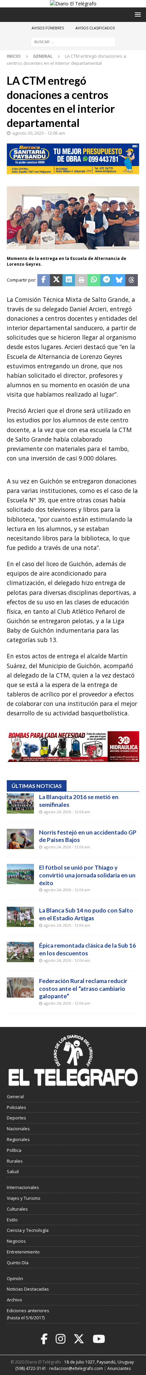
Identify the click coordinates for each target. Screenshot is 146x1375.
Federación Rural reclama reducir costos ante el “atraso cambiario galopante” (83, 988)
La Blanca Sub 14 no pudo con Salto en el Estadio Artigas (86, 914)
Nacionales (18, 1129)
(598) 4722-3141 (30, 1368)
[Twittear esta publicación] (56, 280)
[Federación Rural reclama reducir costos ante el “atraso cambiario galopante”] (20, 987)
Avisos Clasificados (95, 27)
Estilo (12, 1220)
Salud (13, 1171)
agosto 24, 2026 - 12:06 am (67, 811)
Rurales (15, 1161)
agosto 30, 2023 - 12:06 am (38, 133)
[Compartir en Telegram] (106, 280)
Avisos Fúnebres (48, 27)
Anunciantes (119, 1368)
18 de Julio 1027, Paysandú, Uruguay (99, 1362)
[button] (136, 14)
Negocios (16, 1241)
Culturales (17, 1209)
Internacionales (23, 1187)
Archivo (14, 1300)
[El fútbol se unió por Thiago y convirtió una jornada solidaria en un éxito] (20, 874)
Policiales (16, 1107)
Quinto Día (18, 1263)
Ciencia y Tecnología (28, 1230)
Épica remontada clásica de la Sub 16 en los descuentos (87, 949)
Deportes (16, 1118)
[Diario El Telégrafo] (73, 3)
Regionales (18, 1139)
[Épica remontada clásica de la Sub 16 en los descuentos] (20, 952)
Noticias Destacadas (28, 1289)
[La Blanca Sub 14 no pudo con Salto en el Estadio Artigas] (20, 917)
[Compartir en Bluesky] (119, 280)
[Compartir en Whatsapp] (94, 280)
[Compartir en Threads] (131, 280)
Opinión (15, 1278)
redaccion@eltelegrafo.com (76, 1368)
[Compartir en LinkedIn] (68, 280)
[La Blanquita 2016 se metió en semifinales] (20, 803)
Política (14, 1150)
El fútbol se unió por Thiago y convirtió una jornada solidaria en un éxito (87, 875)
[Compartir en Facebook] (43, 280)
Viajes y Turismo (23, 1198)
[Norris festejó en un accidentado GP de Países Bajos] (20, 839)
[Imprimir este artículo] (81, 280)
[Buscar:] (73, 41)
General (15, 1096)
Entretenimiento (23, 1252)
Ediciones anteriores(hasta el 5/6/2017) (28, 1314)
